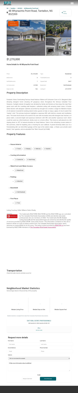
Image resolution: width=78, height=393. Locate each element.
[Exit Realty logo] (7, 3)
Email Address (12, 347)
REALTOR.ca (59, 225)
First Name (11, 340)
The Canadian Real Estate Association (43, 227)
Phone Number (44, 347)
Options (10, 355)
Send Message (48, 378)
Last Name (43, 340)
